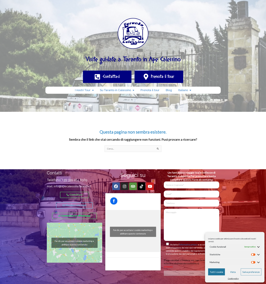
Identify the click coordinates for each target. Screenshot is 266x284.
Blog (169, 90)
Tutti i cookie (216, 272)
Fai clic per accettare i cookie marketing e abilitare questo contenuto (74, 243)
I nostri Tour (83, 90)
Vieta (233, 272)
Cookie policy (233, 278)
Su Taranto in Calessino (115, 90)
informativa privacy (188, 244)
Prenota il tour (149, 90)
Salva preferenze (251, 272)
